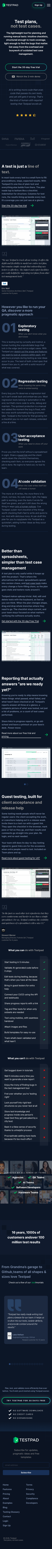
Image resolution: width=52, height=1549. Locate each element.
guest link (23, 455)
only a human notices (25, 506)
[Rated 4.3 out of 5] (26, 115)
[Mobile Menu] (48, 5)
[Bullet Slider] (25, 784)
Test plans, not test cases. (13, 1540)
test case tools (33, 583)
